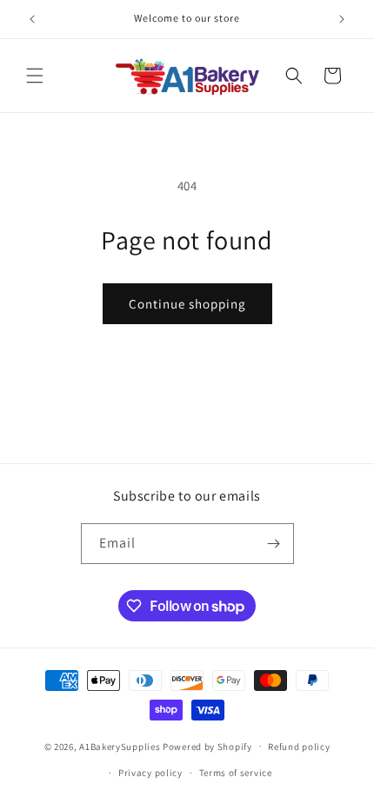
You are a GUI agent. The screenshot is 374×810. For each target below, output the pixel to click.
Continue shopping (187, 303)
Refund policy (299, 746)
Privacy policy (150, 773)
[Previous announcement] (32, 19)
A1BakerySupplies (119, 746)
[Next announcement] (342, 19)
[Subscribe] (274, 543)
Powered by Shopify (207, 746)
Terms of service (235, 773)
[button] (35, 75)
